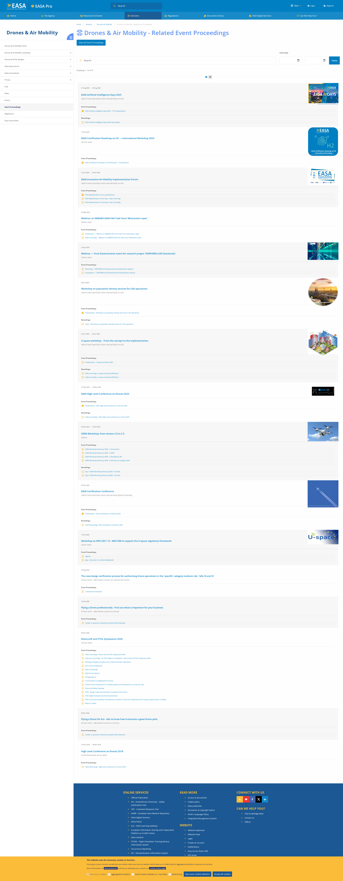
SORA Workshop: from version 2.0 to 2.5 (102, 433)
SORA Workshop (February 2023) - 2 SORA (99, 453)
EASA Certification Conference (97, 491)
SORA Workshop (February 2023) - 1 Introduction (102, 449)
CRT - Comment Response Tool (145, 809)
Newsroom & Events (92, 15)
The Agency (49, 15)
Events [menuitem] (7, 100)
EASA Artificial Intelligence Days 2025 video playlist (102, 122)
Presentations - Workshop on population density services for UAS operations (112, 313)
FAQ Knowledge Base (254, 813)
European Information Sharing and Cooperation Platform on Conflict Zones (152, 831)
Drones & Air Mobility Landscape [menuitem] (17, 52)
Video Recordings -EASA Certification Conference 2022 (104, 525)
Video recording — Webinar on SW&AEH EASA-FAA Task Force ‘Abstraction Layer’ (113, 238)
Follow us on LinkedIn (265, 799)
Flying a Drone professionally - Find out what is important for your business (122, 607)
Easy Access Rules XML (198, 851)
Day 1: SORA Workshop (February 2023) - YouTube (102, 472)
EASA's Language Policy (198, 814)
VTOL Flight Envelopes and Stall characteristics (101, 696)
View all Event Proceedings (91, 42)
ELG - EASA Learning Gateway (144, 826)
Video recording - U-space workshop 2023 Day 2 (102, 377)
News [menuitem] (7, 93)
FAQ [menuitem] (6, 86)
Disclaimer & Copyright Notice (201, 810)
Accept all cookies (222, 874)
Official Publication (139, 797)
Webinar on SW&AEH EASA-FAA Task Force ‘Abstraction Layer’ (114, 218)
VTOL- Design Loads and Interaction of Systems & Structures (106, 692)
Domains (135, 15)
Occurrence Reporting (141, 849)
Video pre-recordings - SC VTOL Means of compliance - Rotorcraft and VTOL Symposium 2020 (117, 658)
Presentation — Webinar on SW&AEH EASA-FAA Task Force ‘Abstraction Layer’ (112, 234)
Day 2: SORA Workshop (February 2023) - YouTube (102, 475)
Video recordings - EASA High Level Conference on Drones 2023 (107, 417)
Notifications (193, 847)
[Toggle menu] (71, 53)
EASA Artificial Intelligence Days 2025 (101, 94)
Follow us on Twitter (259, 799)
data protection (111, 868)
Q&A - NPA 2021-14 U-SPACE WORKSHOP (99, 560)
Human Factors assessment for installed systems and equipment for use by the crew (114, 684)
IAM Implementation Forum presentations (100, 195)
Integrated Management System (202, 818)
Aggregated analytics (120, 874)
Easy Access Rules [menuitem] (11, 120)
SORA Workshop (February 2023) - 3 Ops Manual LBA (103, 457)
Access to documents (197, 797)
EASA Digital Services (261, 15)
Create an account (196, 842)
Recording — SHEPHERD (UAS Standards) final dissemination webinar (109, 269)
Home (13, 15)
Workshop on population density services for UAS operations (114, 288)
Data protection (195, 806)
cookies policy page (157, 868)
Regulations (173, 15)
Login (312, 5)
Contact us (249, 818)
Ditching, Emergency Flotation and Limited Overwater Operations (108, 662)
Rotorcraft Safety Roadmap (94, 688)
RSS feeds (192, 855)
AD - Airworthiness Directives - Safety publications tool (148, 803)
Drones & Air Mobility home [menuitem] (16, 46)
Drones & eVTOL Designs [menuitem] (14, 59)
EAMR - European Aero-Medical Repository (150, 813)
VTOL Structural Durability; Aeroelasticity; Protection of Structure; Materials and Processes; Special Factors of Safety (125, 699)
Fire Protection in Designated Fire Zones (99, 681)
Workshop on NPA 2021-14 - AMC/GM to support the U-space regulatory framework (126, 540)
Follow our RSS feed (240, 799)
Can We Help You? (308, 15)
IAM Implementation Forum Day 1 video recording (102, 199)
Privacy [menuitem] (7, 80)
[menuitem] (311, 6)
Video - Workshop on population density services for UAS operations (109, 324)
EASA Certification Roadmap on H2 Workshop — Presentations (107, 163)
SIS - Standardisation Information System (149, 853)
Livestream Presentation (93, 592)
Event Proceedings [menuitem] (12, 107)
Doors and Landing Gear (93, 666)
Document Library (215, 15)
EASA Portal (136, 821)
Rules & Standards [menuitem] (12, 73)
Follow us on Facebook (252, 799)
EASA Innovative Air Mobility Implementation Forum (109, 179)
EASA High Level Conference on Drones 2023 (105, 393)
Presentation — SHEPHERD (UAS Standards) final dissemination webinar (110, 273)
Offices (248, 822)
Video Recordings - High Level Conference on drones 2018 (105, 767)
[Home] (17, 6)
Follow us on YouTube (246, 799)
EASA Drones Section (92, 673)
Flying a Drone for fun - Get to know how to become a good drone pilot (119, 719)
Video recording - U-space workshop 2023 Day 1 (102, 373)
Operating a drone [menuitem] (12, 66)
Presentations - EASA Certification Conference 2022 (103, 514)
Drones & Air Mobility (104, 24)
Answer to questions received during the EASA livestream (105, 623)
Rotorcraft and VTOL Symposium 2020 (102, 638)
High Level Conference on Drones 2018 (102, 751)
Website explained (196, 830)
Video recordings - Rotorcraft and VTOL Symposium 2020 (105, 654)
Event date (284, 53)
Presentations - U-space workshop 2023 (99, 362)
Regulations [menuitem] (9, 114)
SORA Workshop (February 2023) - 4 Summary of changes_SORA (107, 460)
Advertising (177, 874)
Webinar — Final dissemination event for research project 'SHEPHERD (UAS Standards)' (128, 253)
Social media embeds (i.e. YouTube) (151, 874)
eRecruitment (137, 837)
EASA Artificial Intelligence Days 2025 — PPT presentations (105, 111)
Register (330, 5)
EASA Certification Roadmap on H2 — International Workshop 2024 (117, 138)
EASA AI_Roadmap (91, 669)
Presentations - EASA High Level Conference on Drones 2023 (106, 406)
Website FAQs (194, 834)
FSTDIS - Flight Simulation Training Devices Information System (150, 843)
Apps (296, 5)
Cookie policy (194, 802)
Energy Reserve (90, 677)
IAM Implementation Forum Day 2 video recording (102, 202)
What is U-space (90, 703)
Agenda (87, 556)
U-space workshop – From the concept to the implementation (114, 340)
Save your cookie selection (197, 874)
